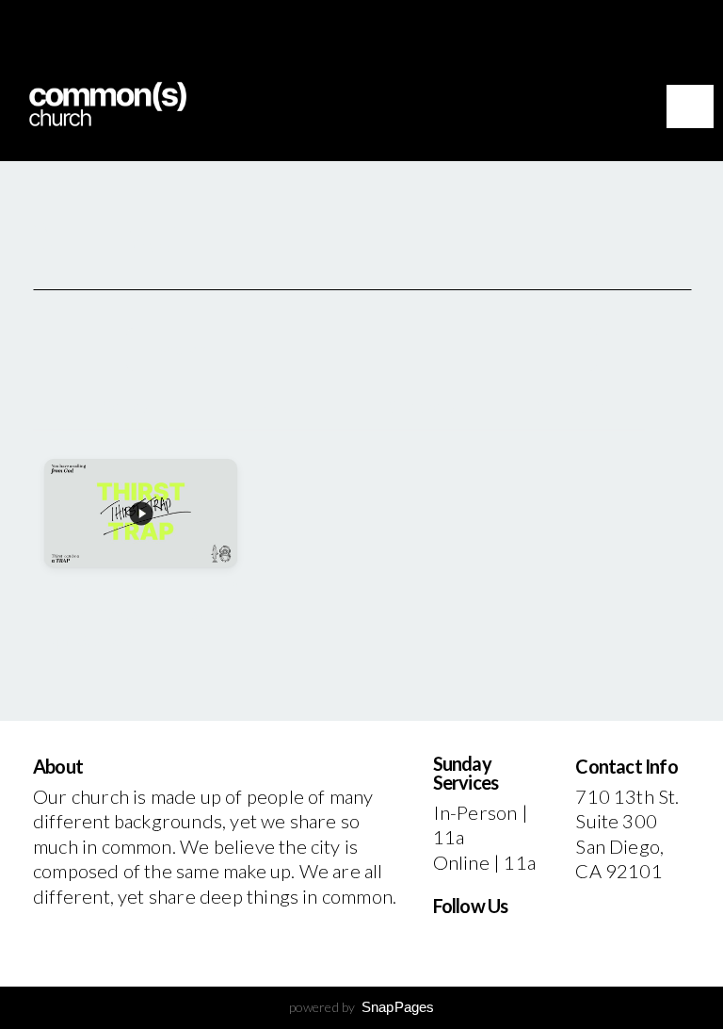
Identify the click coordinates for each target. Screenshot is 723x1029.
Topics (274, 406)
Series (126, 406)
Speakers (422, 406)
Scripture (571, 406)
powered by (362, 1007)
